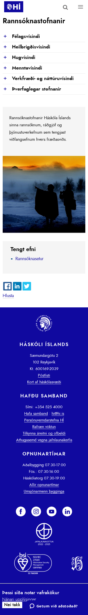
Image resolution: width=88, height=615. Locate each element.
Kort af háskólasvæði (44, 382)
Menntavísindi (22, 68)
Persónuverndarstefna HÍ (44, 420)
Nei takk (12, 605)
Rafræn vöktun (44, 427)
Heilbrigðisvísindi (26, 47)
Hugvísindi (19, 57)
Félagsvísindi (21, 36)
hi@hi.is (58, 414)
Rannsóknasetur (29, 259)
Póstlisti (44, 375)
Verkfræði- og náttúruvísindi (38, 78)
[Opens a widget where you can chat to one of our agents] (53, 606)
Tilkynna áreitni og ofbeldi (44, 433)
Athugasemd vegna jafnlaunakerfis (44, 440)
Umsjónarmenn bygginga (44, 491)
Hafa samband (36, 414)
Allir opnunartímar (44, 485)
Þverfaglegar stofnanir (32, 89)
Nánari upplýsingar (19, 599)
